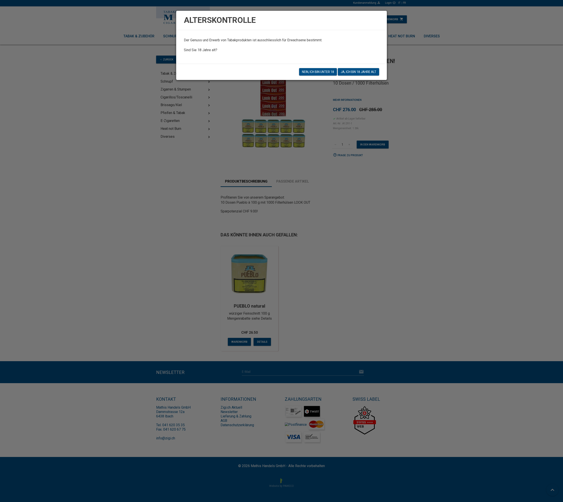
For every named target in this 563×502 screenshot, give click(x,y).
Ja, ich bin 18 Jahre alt (358, 72)
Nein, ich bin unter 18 (318, 72)
